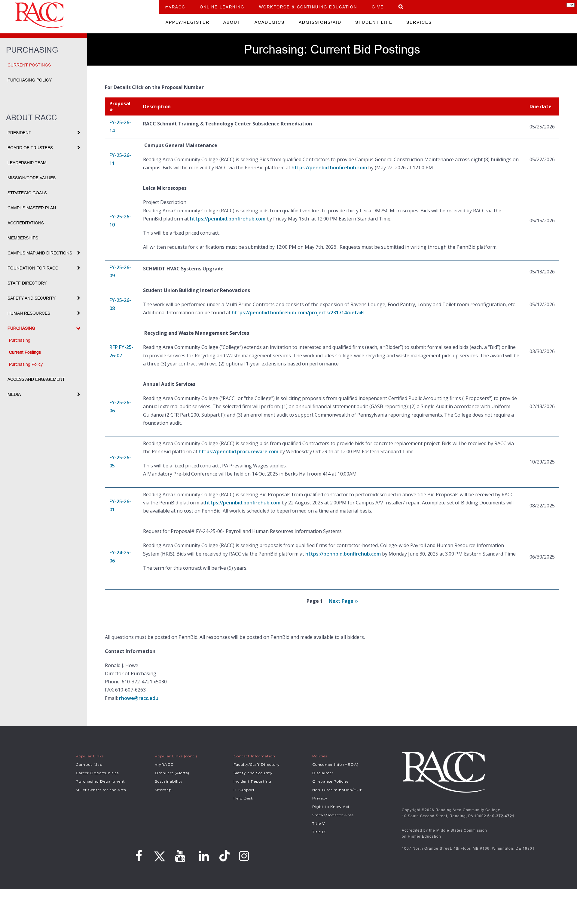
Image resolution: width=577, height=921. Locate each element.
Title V (318, 823)
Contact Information (254, 756)
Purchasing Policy (30, 80)
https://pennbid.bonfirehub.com (329, 167)
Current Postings (29, 65)
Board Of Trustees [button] (30, 147)
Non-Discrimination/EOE (337, 789)
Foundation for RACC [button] (33, 268)
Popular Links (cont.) (176, 756)
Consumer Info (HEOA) (335, 764)
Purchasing (19, 340)
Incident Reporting (252, 781)
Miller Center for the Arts (101, 789)
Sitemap (163, 789)
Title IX (319, 832)
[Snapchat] (225, 855)
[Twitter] (159, 854)
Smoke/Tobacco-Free (333, 815)
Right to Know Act (331, 806)
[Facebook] (138, 856)
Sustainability (169, 781)
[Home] (79, 15)
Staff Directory (27, 283)
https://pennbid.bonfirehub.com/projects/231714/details (298, 312)
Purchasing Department (100, 781)
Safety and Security (253, 773)
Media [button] (14, 394)
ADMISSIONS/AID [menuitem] (320, 22)
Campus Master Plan (32, 207)
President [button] (19, 132)
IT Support (244, 789)
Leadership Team (27, 162)
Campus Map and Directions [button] (40, 253)
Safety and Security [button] (32, 298)
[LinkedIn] (204, 856)
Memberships (23, 238)
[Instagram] (244, 856)
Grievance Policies (330, 781)
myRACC (175, 7)
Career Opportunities (97, 773)
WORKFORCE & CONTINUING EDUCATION (308, 7)
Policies (319, 756)
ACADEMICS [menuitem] (270, 22)
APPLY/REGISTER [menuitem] (187, 22)
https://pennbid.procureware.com (238, 451)
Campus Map (89, 764)
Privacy (320, 798)
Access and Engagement (36, 379)
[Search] (401, 6)
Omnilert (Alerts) (172, 773)
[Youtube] (180, 856)
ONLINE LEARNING (222, 7)
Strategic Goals (27, 192)
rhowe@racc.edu (138, 698)
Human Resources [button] (29, 313)
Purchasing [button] (21, 328)
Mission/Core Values (32, 177)
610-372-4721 (500, 816)
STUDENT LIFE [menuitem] (373, 22)
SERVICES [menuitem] (419, 22)
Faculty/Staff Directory (257, 764)
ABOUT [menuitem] (232, 22)
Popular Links (90, 756)
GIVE (378, 7)
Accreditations (26, 222)
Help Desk (243, 798)
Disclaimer (323, 773)
